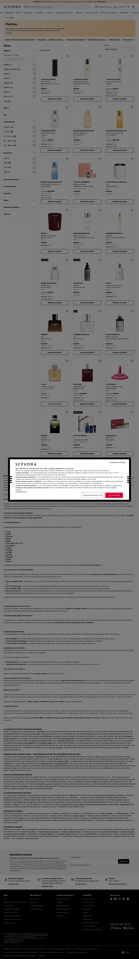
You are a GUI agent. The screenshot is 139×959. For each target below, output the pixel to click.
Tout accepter (114, 495)
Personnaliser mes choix (93, 495)
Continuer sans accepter (117, 462)
